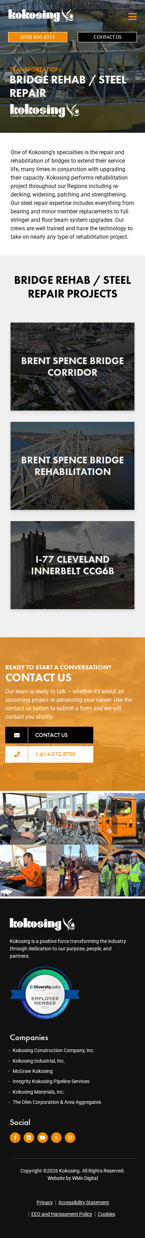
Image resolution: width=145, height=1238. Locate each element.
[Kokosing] (40, 15)
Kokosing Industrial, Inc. (39, 1061)
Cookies (106, 1214)
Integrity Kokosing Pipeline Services (51, 1081)
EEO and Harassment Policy (61, 1214)
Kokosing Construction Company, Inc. (54, 1050)
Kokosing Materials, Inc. (39, 1092)
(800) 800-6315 (37, 37)
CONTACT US (107, 37)
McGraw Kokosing (33, 1071)
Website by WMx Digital (73, 1178)
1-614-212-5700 (55, 754)
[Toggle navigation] (132, 17)
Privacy (45, 1202)
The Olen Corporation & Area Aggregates (57, 1102)
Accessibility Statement (83, 1202)
